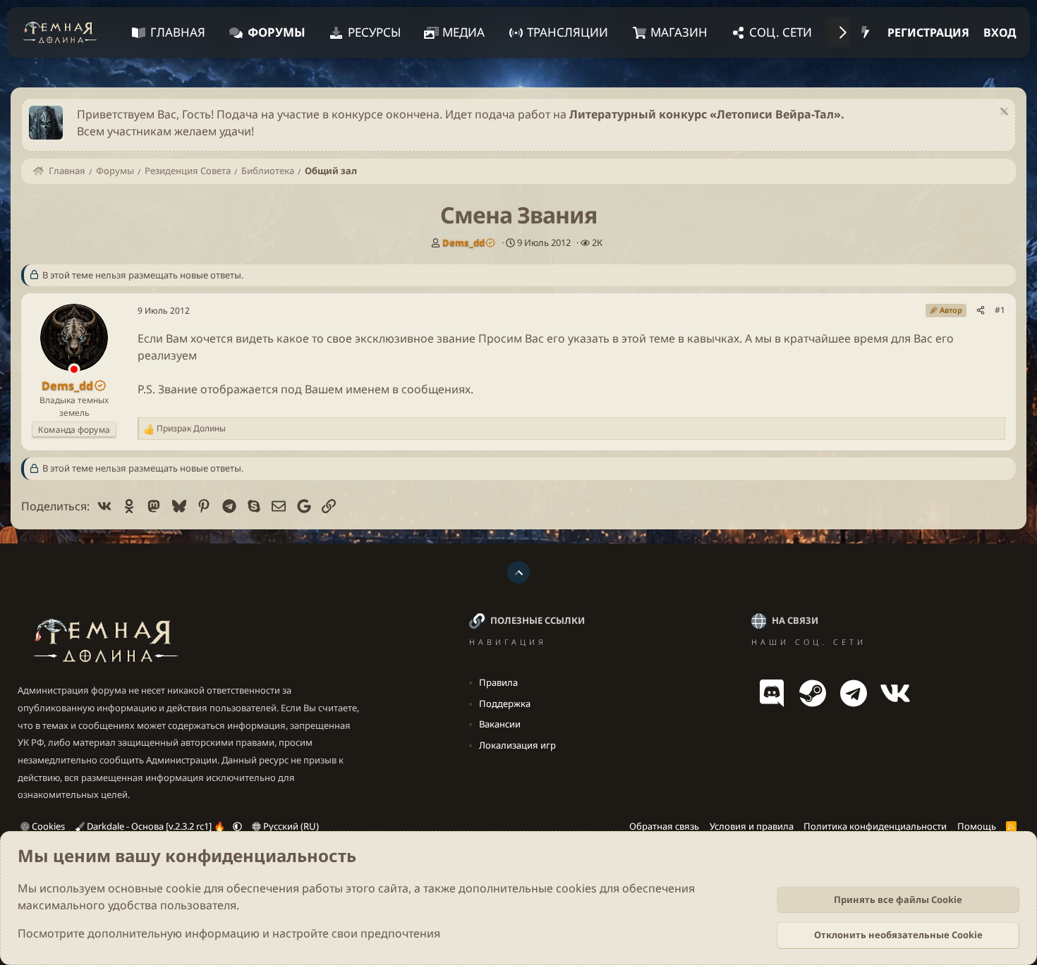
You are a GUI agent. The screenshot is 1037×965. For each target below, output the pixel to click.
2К (597, 242)
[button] (237, 826)
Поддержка (504, 703)
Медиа (463, 32)
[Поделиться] (980, 310)
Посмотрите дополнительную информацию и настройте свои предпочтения (229, 933)
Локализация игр (517, 745)
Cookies (47, 826)
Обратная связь (664, 826)
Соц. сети (780, 32)
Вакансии (500, 724)
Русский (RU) (290, 826)
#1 (1000, 310)
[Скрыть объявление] (1002, 113)
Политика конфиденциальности (875, 826)
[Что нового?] (865, 32)
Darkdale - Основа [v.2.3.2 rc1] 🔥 (156, 826)
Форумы (276, 32)
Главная (177, 32)
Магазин (679, 32)
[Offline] (74, 370)
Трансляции (567, 32)
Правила (498, 682)
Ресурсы (374, 32)
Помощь (976, 826)
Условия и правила (752, 826)
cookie (183, 888)
